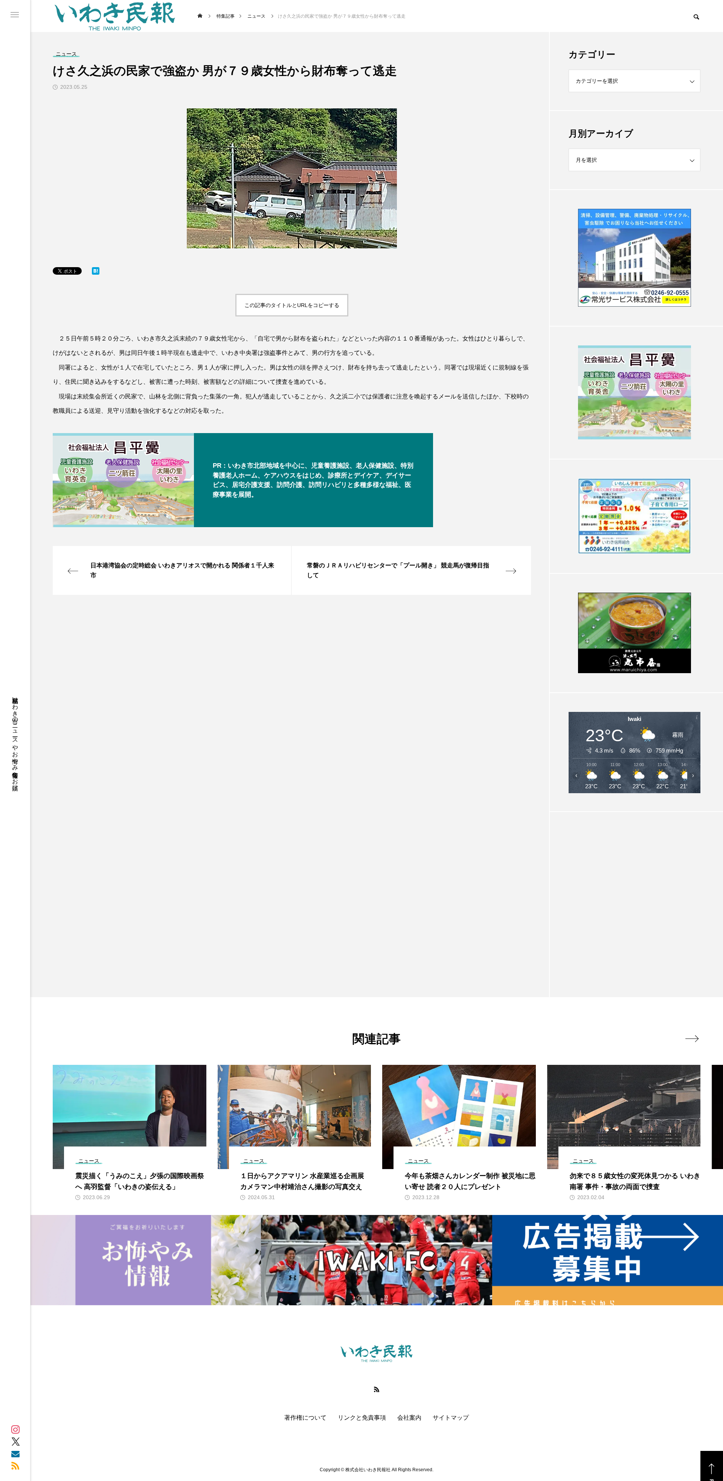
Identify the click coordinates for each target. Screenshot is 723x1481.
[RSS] (15, 1465)
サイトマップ (451, 1418)
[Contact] (15, 1453)
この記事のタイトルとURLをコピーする (291, 305)
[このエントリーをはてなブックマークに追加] (95, 272)
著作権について (305, 1418)
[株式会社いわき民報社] (115, 16)
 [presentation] (692, 1038)
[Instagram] (15, 1429)
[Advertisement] (634, 886)
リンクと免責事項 (362, 1418)
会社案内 (409, 1418)
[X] (15, 1441)
